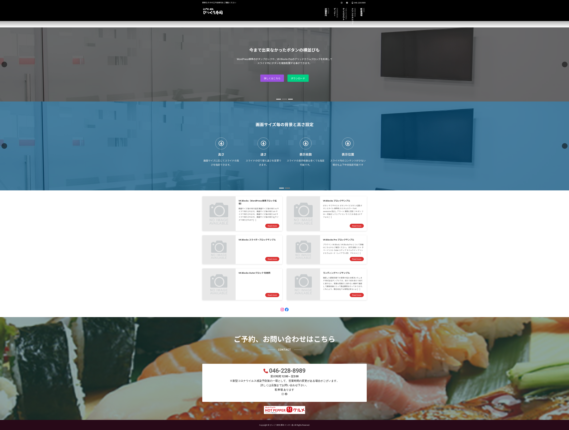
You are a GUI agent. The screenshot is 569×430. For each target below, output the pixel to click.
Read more (272, 225)
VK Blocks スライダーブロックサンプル (257, 239)
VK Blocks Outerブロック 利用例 (254, 272)
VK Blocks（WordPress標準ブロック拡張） (258, 202)
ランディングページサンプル (336, 272)
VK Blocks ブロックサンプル (336, 200)
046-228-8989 (287, 370)
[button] (565, 64)
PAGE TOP (554, 414)
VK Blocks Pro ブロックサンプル (338, 239)
